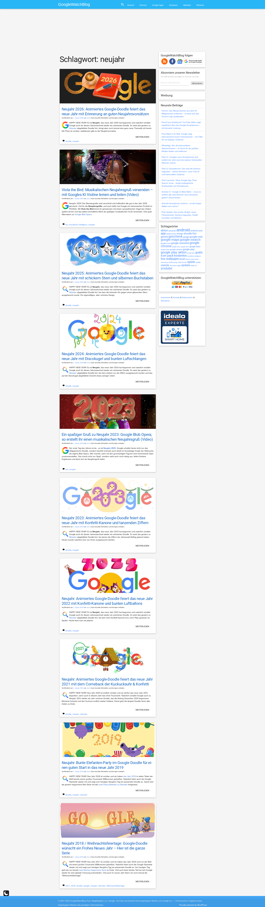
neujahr (75, 141)
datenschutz (171, 234)
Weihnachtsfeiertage (115, 886)
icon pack (167, 255)
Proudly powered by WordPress (193, 905)
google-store (166, 243)
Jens (88, 118)
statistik (165, 265)
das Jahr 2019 (129, 776)
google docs (176, 247)
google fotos (195, 246)
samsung (164, 262)
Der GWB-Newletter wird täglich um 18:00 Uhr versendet (180, 76)
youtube (166, 268)
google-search (190, 239)
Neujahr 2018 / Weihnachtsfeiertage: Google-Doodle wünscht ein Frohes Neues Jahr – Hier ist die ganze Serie (105, 848)
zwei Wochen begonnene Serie (92, 870)
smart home (182, 262)
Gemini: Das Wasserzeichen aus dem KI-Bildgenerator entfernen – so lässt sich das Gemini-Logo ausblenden (180, 114)
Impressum (166, 297)
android (183, 230)
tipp (179, 265)
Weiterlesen (142, 137)
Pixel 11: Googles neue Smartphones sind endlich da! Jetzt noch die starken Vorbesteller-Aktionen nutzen (182, 160)
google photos (176, 249)
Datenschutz (187, 297)
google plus (191, 253)
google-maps (170, 239)
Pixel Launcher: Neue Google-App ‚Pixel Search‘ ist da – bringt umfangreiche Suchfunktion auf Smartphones (179, 183)
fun (66, 225)
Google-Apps (158, 5)
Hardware (173, 5)
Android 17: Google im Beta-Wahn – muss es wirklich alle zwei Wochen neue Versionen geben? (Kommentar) (181, 195)
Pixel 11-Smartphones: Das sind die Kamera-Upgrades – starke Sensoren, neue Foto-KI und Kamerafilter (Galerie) (181, 172)
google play (189, 249)
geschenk (176, 236)
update (185, 265)
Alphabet (187, 5)
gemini (164, 236)
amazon (172, 231)
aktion (164, 230)
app (163, 233)
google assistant (180, 243)
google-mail (196, 236)
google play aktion (174, 252)
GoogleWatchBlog (74, 4)
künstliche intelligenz (78, 225)
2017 (67, 886)
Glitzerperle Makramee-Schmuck (118, 905)
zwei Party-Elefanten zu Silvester (113, 784)
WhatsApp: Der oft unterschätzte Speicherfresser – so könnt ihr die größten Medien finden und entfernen (180, 148)
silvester (83, 714)
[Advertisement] (132, 31)
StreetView (173, 265)
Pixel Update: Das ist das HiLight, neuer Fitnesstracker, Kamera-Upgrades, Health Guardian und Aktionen (180, 215)
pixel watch (195, 259)
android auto (196, 230)
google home (165, 249)
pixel (182, 258)
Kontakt (176, 297)
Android (130, 5)
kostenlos (180, 255)
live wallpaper (170, 258)
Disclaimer (165, 301)
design (180, 233)
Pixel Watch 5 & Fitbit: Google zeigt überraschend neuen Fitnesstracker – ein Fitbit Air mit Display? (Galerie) (182, 137)
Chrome (143, 5)
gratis (199, 252)
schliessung (172, 262)
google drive (185, 247)
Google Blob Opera (83, 214)
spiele (191, 262)
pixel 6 (188, 259)
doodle (68, 141)
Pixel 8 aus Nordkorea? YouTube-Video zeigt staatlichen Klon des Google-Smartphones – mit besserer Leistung (181, 125)
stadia (198, 262)
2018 (73, 886)
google (86, 886)
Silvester (73, 128)
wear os (194, 265)
